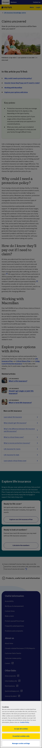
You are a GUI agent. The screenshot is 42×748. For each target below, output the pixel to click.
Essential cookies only (21, 736)
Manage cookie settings (21, 743)
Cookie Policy (24, 722)
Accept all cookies (21, 729)
